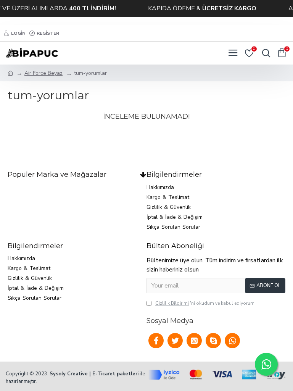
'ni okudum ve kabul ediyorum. (205, 303)
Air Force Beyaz (43, 73)
